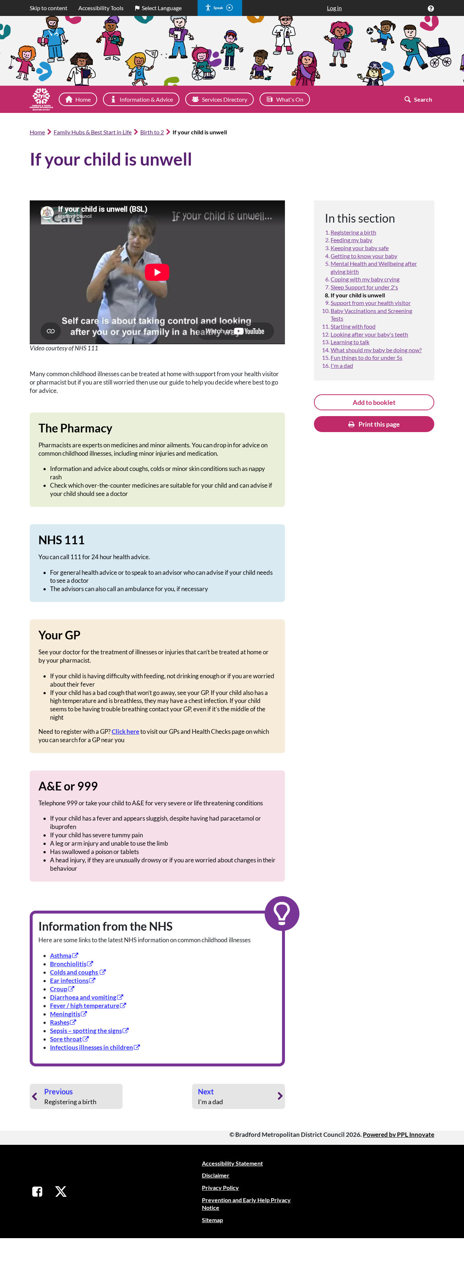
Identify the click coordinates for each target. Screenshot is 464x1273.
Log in (334, 7)
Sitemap (212, 1219)
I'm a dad (342, 365)
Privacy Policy (220, 1187)
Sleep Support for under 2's (364, 287)
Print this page (378, 424)
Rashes (59, 1022)
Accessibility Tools (101, 7)
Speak (218, 7)
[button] (430, 8)
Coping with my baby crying (365, 279)
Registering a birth (353, 232)
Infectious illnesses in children (91, 1047)
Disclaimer (215, 1175)
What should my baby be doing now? (376, 349)
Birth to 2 (152, 132)
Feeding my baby (351, 239)
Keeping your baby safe (360, 247)
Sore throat (66, 1039)
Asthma (60, 955)
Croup (58, 989)
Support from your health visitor (371, 302)
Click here (125, 731)
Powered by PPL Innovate (398, 1134)
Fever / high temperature (84, 1005)
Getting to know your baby (364, 255)
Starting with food (353, 326)
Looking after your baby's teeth (369, 334)
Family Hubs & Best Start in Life (93, 132)
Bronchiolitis (68, 964)
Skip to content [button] (48, 7)
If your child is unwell (358, 295)
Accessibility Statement (232, 1163)
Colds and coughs (74, 972)
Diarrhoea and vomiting (83, 997)
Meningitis (65, 1014)
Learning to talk (350, 341)
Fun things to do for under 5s (366, 357)
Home (37, 132)
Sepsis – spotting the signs (86, 1030)
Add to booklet (374, 402)
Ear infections (69, 980)
